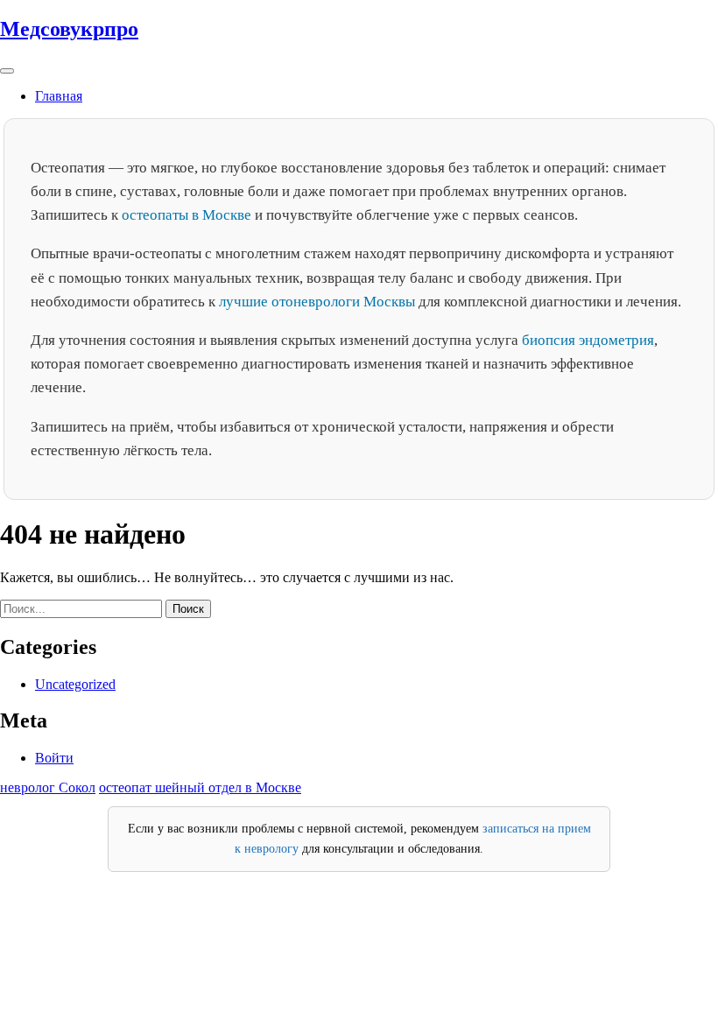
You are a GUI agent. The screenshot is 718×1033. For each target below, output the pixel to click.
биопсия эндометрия (588, 340)
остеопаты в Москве (186, 215)
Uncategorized (75, 684)
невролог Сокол (47, 787)
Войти (54, 757)
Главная (58, 95)
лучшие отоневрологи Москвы (317, 301)
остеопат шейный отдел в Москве (200, 787)
